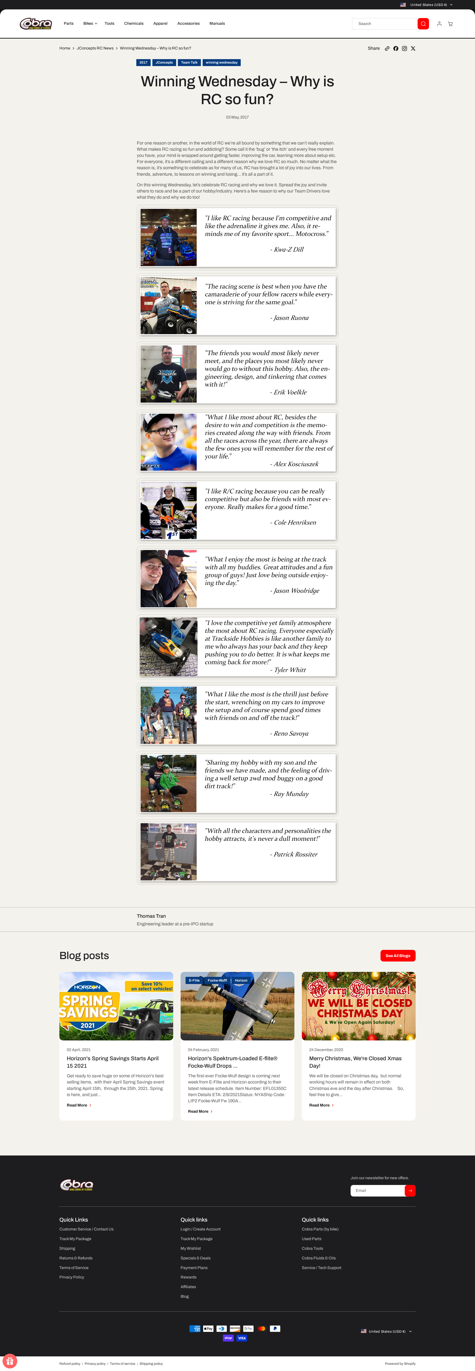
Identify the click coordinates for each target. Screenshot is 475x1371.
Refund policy (69, 1364)
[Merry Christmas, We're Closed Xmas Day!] (359, 1006)
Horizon (241, 980)
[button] (89, 23)
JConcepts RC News (95, 48)
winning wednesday (222, 62)
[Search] (423, 23)
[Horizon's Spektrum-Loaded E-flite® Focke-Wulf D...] (237, 1006)
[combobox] (390, 23)
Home (64, 48)
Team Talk (189, 62)
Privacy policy (95, 1364)
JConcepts (164, 62)
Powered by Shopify (400, 1364)
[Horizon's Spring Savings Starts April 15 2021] (116, 1006)
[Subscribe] (410, 1191)
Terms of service (122, 1364)
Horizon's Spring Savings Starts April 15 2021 (113, 1062)
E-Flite (194, 980)
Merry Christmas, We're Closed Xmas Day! (355, 1062)
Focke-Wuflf (217, 980)
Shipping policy (151, 1364)
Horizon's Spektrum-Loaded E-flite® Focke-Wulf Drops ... (233, 1062)
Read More (77, 1105)
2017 (143, 62)
